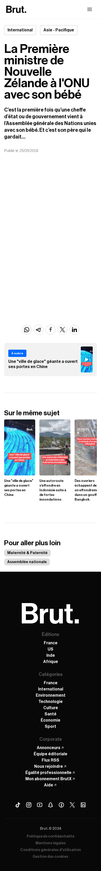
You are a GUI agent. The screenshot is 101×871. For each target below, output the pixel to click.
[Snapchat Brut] (50, 805)
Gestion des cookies (50, 857)
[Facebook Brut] (61, 805)
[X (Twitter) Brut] (72, 805)
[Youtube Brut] (39, 805)
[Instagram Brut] (29, 805)
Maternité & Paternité (27, 553)
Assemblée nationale (27, 562)
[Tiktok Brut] (18, 805)
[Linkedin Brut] (83, 805)
